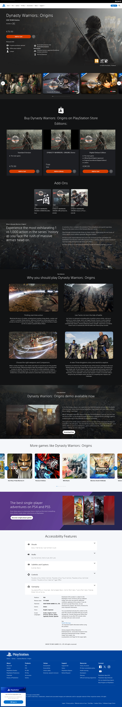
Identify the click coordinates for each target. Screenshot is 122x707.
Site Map (90, 703)
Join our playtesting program (106, 680)
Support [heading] (64, 663)
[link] (20, 468)
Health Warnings (66, 623)
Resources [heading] (83, 663)
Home (8, 658)
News (36, 5)
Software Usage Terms (109, 703)
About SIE (9, 665)
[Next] (119, 83)
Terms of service (84, 665)
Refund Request (66, 673)
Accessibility (46, 668)
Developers (83, 673)
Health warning (84, 670)
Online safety (47, 670)
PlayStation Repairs (67, 670)
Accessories (30, 5)
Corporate (9, 675)
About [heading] (9, 663)
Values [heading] (45, 663)
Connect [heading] (101, 663)
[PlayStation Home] (4, 5)
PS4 (26, 668)
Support (42, 5)
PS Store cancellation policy (87, 668)
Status (63, 668)
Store (8, 5)
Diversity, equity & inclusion (50, 673)
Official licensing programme (88, 677)
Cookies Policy (98, 703)
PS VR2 (27, 670)
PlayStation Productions (13, 673)
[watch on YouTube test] (75, 91)
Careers (9, 668)
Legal (63, 703)
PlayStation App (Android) (105, 677)
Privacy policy (70, 703)
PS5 (13, 5)
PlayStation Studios (12, 670)
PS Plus (23, 5)
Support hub (65, 665)
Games (17, 5)
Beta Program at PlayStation (106, 682)
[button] (43, 46)
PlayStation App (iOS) (104, 675)
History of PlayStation (12, 677)
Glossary (82, 675)
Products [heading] (28, 663)
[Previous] (3, 83)
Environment (46, 665)
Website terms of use (81, 703)
